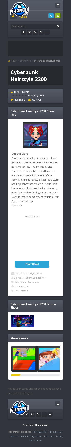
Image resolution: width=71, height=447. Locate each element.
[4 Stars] (23, 95)
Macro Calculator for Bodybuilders (26, 436)
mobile (24, 290)
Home (14, 61)
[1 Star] (13, 95)
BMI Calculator (55, 432)
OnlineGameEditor (35, 277)
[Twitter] (29, 32)
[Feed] (41, 32)
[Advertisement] (40, 47)
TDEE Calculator (39, 432)
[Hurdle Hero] (24, 359)
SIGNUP (57, 15)
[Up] (50, 414)
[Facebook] (23, 32)
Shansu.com (41, 425)
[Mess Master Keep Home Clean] (50, 359)
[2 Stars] (16, 95)
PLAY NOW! (32, 264)
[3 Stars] (20, 95)
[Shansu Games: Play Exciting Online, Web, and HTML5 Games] (19, 8)
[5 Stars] (26, 95)
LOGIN (51, 15)
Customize (25, 61)
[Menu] (57, 5)
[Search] (58, 26)
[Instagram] (35, 32)
